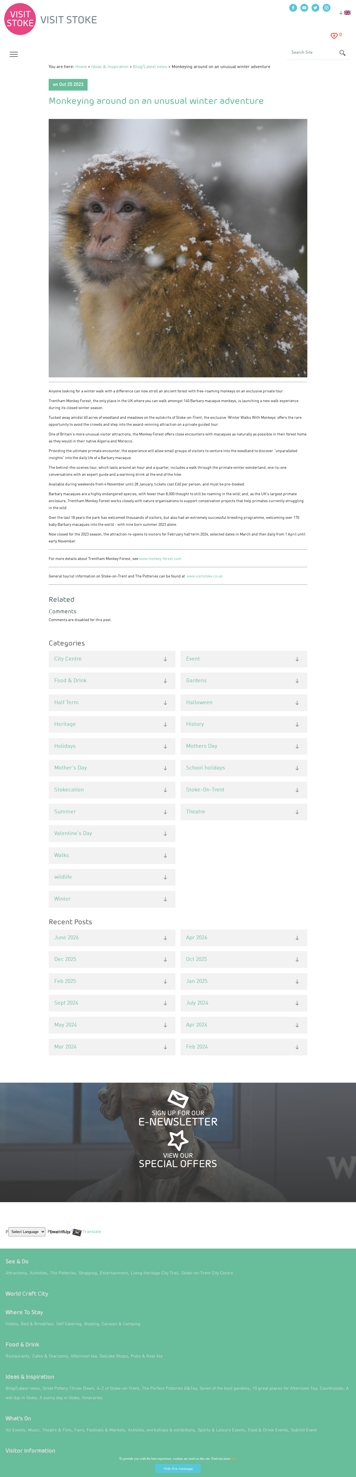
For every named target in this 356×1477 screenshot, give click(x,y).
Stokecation (69, 790)
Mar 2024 (65, 1047)
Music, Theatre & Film (49, 1430)
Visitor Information (30, 1450)
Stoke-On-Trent (205, 790)
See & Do (17, 1261)
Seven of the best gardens (225, 1388)
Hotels (12, 1324)
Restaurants (17, 1356)
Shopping (88, 1273)
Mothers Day (201, 746)
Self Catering (68, 1324)
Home (81, 67)
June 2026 (66, 938)
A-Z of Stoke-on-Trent (118, 1388)
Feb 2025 (65, 981)
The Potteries (63, 1273)
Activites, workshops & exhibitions (161, 1430)
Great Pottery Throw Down (68, 1388)
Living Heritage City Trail (155, 1273)
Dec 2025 (65, 959)
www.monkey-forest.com (160, 559)
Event (193, 659)
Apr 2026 (196, 938)
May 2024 (65, 1025)
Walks (61, 855)
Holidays (65, 746)
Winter (62, 899)
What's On (18, 1418)
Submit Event (304, 1430)
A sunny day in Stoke (59, 1398)
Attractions (16, 1273)
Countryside (331, 1388)
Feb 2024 (197, 1047)
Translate (90, 1236)
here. (234, 1459)
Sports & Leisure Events (221, 1430)
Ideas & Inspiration (109, 67)
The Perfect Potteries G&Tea (169, 1388)
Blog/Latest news (150, 67)
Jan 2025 (196, 981)
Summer (65, 812)
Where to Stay (24, 1312)
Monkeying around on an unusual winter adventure (156, 100)
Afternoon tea (84, 1356)
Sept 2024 (66, 1003)
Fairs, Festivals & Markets (99, 1430)
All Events (15, 1430)
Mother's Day (70, 768)
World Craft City (27, 1293)
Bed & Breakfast (37, 1324)
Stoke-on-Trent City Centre (207, 1273)
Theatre (195, 812)
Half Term (66, 703)
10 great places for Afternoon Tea (285, 1388)
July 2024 (197, 1003)
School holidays (205, 768)
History (195, 724)
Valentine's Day (73, 833)
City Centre (68, 659)
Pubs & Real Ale (147, 1356)
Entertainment (114, 1273)
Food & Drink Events (268, 1430)
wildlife (63, 877)
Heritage (65, 724)
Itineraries (92, 1398)
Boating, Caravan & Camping (112, 1324)
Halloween (199, 703)
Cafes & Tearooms (50, 1356)
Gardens (196, 681)
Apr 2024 (196, 1025)
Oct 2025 (196, 959)
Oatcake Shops (114, 1356)
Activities (38, 1273)
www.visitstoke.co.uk (205, 576)
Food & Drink (70, 681)
